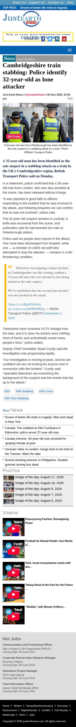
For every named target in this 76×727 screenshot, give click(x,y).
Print (70, 98)
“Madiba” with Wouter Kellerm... (45, 606)
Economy (62, 705)
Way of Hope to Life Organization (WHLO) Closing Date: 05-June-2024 (27, 650)
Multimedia (9, 714)
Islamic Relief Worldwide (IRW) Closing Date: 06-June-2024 (21, 689)
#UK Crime (46, 391)
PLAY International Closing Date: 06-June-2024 (19, 676)
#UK (7, 391)
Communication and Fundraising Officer (27, 644)
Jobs (70, 2)
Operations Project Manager (20, 670)
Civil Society (61, 710)
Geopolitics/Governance (39, 705)
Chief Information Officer (18, 683)
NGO (22, 714)
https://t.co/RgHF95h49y (25, 304)
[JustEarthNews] (22, 18)
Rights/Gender (29, 710)
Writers (18, 705)
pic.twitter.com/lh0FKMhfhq (26, 309)
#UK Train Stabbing (16, 398)
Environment (10, 710)
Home (6, 705)
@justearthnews (35, 94)
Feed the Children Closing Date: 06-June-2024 (19, 663)
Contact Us (55, 2)
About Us (18, 2)
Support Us (37, 2)
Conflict (46, 710)
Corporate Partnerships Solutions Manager (29, 657)
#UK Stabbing (24, 391)
